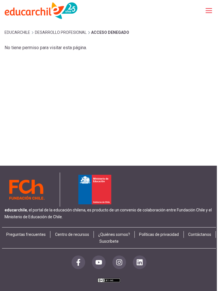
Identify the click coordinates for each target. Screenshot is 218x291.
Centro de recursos (72, 234)
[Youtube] (99, 262)
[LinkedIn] (139, 262)
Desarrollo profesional (61, 32)
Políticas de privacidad (159, 234)
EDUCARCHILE (17, 32)
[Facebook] (78, 262)
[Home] (41, 10)
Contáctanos (199, 234)
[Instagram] (119, 262)
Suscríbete (109, 241)
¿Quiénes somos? (114, 234)
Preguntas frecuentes (26, 234)
